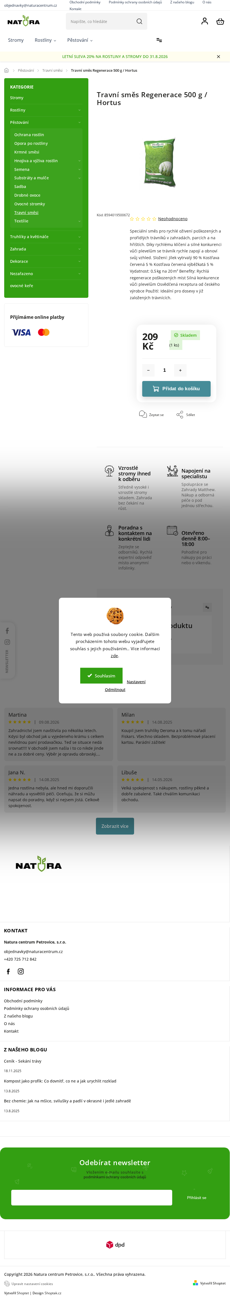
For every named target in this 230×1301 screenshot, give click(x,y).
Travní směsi (26, 212)
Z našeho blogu (18, 1016)
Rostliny (17, 110)
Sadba (20, 186)
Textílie (21, 221)
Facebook (8, 971)
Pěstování (19, 122)
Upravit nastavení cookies (32, 1283)
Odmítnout (115, 689)
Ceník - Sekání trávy (22, 1061)
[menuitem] (15, 40)
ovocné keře (21, 285)
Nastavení (136, 681)
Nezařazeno (21, 273)
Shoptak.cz (53, 1293)
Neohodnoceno (172, 219)
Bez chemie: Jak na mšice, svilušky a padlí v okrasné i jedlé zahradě (67, 1100)
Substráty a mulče (31, 177)
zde (114, 655)
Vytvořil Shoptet (213, 1283)
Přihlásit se (196, 1197)
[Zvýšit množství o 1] (180, 370)
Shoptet (23, 1293)
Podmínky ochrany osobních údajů (36, 1008)
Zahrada (18, 249)
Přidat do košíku (181, 388)
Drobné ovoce (27, 195)
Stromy (17, 97)
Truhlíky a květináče (29, 236)
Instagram (21, 971)
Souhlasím (105, 675)
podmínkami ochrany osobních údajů (115, 1177)
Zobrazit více (115, 826)
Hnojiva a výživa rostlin (36, 160)
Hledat (139, 21)
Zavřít (198, 438)
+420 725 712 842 (20, 959)
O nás (9, 1023)
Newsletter (6, 661)
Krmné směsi (26, 152)
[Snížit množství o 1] (148, 370)
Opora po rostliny (31, 143)
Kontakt (75, 8)
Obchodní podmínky (23, 1000)
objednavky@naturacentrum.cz (33, 951)
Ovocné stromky (29, 203)
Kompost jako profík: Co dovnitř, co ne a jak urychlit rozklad (60, 1081)
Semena (22, 169)
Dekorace (19, 261)
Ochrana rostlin (29, 134)
